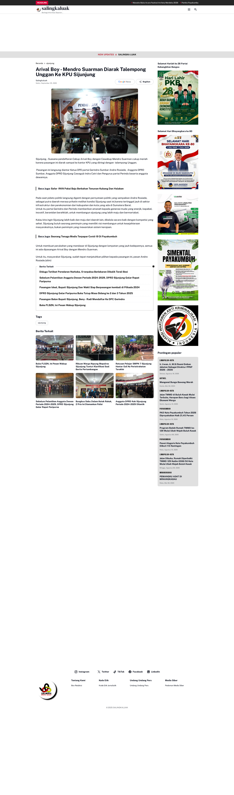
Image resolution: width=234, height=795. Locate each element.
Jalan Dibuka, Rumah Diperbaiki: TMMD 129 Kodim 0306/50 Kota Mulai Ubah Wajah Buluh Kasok (176, 461)
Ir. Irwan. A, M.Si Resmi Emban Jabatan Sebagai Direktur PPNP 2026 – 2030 (176, 367)
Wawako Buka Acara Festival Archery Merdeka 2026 (139, 3)
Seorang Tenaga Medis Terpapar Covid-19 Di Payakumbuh (84, 236)
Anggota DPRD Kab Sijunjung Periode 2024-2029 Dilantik (131, 403)
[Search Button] (195, 9)
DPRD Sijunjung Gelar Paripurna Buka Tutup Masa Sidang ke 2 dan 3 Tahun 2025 (86, 293)
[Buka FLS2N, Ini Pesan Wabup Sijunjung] (55, 348)
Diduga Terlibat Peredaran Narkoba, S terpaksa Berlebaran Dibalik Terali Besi (83, 271)
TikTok (121, 671)
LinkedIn (155, 671)
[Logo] (47, 690)
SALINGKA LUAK (127, 54)
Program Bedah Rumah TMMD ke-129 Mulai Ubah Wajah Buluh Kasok (178, 429)
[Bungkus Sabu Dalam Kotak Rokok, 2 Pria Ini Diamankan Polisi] (95, 385)
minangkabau (166, 472)
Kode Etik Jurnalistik (107, 685)
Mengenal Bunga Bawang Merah (176, 382)
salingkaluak (55, 8)
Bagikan (146, 82)
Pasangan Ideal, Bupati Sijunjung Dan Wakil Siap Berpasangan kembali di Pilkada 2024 (89, 287)
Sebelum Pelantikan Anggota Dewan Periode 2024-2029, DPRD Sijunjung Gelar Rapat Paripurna (89, 279)
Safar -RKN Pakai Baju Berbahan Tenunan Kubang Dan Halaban (87, 188)
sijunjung (42, 323)
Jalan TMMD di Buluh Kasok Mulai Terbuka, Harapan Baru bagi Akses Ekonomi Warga (177, 397)
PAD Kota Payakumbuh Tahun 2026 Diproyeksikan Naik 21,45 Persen (178, 414)
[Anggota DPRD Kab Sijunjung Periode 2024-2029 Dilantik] (135, 385)
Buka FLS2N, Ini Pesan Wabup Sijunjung (62, 305)
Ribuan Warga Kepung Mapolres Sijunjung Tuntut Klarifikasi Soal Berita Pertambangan (92, 366)
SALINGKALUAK (120, 707)
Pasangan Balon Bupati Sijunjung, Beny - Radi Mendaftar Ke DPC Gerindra (82, 299)
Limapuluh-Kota (167, 360)
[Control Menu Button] (189, 9)
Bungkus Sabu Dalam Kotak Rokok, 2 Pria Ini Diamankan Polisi (94, 403)
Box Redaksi (76, 685)
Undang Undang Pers (139, 685)
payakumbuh (165, 409)
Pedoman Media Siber (174, 685)
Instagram (84, 671)
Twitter (105, 671)
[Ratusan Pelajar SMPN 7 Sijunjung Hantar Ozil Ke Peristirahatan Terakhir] (135, 348)
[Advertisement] (117, 19)
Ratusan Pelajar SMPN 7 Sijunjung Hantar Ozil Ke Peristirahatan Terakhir (134, 366)
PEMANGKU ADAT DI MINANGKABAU (171, 478)
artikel (163, 378)
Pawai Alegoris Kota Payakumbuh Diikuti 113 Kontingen (177, 444)
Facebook (138, 671)
